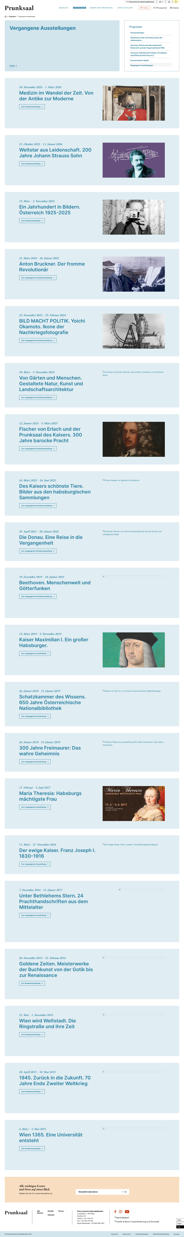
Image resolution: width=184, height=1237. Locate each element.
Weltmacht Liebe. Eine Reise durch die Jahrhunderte (146, 39)
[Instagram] (120, 1212)
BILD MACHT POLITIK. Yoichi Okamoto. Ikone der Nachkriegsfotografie (52, 326)
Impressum (114, 1234)
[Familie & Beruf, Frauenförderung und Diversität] (136, 1221)
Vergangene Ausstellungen (141, 65)
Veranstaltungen (137, 33)
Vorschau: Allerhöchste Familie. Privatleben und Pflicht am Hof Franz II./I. (148, 54)
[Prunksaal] (19, 7)
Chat (178, 1227)
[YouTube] (127, 1212)
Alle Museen (40, 1212)
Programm (12, 16)
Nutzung (176, 1234)
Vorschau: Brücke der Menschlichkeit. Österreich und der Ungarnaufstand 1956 (147, 46)
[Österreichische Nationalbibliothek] (6, 16)
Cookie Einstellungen (141, 1234)
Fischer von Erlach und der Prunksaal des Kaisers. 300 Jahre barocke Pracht (50, 434)
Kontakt (50, 1211)
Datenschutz (127, 1234)
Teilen (179, 1220)
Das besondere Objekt (139, 60)
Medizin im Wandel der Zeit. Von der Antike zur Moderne (56, 95)
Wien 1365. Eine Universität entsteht (51, 1137)
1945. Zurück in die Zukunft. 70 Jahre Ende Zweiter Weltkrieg (55, 1080)
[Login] (169, 1)
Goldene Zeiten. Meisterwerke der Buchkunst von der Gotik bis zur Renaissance (56, 969)
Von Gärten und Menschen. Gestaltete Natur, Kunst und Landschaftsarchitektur (51, 383)
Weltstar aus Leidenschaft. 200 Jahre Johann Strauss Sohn (55, 152)
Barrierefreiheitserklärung (161, 1234)
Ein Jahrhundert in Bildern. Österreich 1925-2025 (49, 209)
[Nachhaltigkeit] (122, 1218)
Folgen (179, 1223)
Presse (61, 1211)
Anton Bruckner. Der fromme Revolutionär (52, 266)
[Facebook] (115, 1212)
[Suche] (175, 1)
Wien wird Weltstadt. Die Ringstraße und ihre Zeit (47, 1023)
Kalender (51, 1215)
